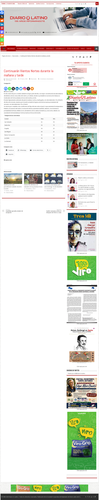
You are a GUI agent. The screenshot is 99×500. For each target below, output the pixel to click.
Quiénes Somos (40, 3)
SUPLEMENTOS (60, 48)
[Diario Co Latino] (49, 21)
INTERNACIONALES (22, 48)
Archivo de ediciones (73, 48)
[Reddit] (2, 20)
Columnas (58, 3)
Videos (83, 48)
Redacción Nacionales (11, 79)
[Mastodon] (2, 32)
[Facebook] (77, 4)
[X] (13, 87)
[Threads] (28, 87)
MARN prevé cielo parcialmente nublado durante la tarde (13, 186)
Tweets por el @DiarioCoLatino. (76, 373)
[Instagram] (24, 87)
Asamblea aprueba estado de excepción (14, 211)
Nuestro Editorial (22, 3)
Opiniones (31, 3)
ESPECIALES (49, 48)
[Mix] (2, 36)
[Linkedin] (17, 87)
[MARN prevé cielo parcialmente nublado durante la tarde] (13, 178)
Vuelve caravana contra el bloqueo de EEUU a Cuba (53, 211)
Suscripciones (50, 3)
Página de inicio (6, 56)
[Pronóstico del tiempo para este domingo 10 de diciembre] (53, 178)
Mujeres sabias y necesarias (86, 178)
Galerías (89, 48)
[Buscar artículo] (97, 3)
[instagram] (83, 4)
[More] (32, 87)
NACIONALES (11, 48)
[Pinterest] (2, 28)
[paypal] (85, 4)
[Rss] (76, 4)
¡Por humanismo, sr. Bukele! (85, 162)
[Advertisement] (49, 40)
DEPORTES (33, 48)
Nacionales (15, 56)
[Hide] (1, 47)
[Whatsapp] (9, 87)
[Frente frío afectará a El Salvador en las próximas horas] (33, 178)
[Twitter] (79, 4)
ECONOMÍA (41, 48)
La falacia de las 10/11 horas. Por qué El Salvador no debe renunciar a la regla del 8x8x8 (86, 187)
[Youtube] (81, 4)
